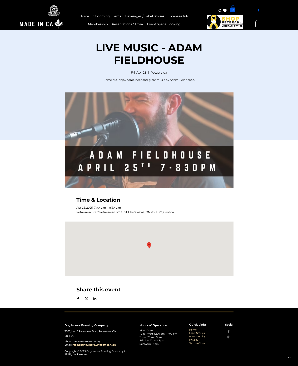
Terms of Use (197, 343)
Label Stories (197, 333)
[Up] (289, 357)
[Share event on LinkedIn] (95, 298)
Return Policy (197, 336)
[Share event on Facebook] (78, 298)
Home (193, 329)
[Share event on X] (86, 298)
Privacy (193, 339)
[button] (233, 8)
